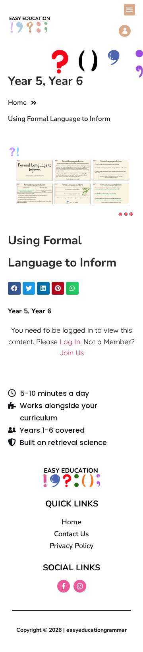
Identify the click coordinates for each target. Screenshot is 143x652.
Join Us (72, 352)
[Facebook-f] (63, 586)
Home (17, 102)
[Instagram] (79, 586)
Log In (70, 341)
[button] (129, 9)
